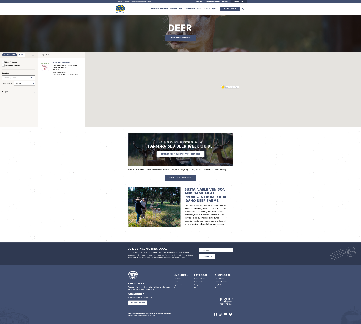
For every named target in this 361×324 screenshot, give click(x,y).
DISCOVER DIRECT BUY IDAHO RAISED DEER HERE (180, 154)
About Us (225, 2)
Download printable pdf (180, 38)
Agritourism (178, 285)
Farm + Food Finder (159, 9)
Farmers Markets (193, 9)
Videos (176, 288)
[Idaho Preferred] (120, 9)
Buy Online (219, 285)
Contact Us (167, 313)
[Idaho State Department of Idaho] (226, 301)
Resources (200, 2)
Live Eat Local (210, 9)
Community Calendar (213, 2)
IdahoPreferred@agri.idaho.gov (140, 297)
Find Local (177, 279)
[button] (222, 87)
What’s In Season (200, 279)
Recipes (197, 285)
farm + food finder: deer (180, 178)
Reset (21, 55)
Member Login (238, 2)
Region (5, 92)
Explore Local (176, 9)
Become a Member (230, 9)
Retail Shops (219, 279)
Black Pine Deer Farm (61, 63)
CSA (195, 288)
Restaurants (198, 282)
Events (176, 282)
